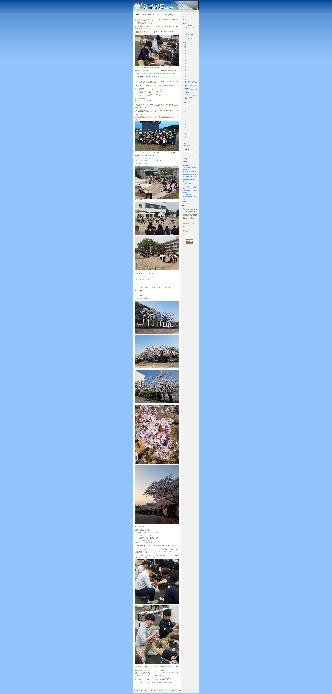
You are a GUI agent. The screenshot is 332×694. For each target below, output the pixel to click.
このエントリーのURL (154, 73)
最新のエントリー (187, 165)
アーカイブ (185, 42)
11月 (186, 57)
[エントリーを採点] (167, 73)
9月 (185, 47)
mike (196, 215)
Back (136, 686)
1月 (185, 53)
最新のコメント (186, 206)
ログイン (185, 19)
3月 (185, 50)
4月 (185, 68)
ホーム (184, 16)
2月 (185, 52)
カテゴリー (185, 143)
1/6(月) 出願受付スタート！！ (189, 194)
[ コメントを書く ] (139, 287)
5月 (185, 66)
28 (187, 36)
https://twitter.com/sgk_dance (141, 282)
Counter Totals (186, 156)
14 (187, 32)
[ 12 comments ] (138, 73)
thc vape (184, 208)
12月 (186, 56)
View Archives (186, 44)
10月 (186, 59)
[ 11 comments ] (138, 153)
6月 (185, 49)
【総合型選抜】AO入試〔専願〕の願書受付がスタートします (189, 176)
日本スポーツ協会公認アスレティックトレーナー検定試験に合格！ (191, 91)
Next (178, 686)
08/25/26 (190, 38)
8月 (185, 62)
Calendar (185, 23)
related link (162, 73)
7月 (185, 63)
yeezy (184, 228)
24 (191, 34)
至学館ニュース (148, 78)
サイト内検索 (186, 149)
